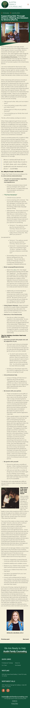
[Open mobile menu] (28, 4)
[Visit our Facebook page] (3, 690)
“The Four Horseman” (10, 194)
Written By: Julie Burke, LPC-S (15, 632)
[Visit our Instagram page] (8, 690)
